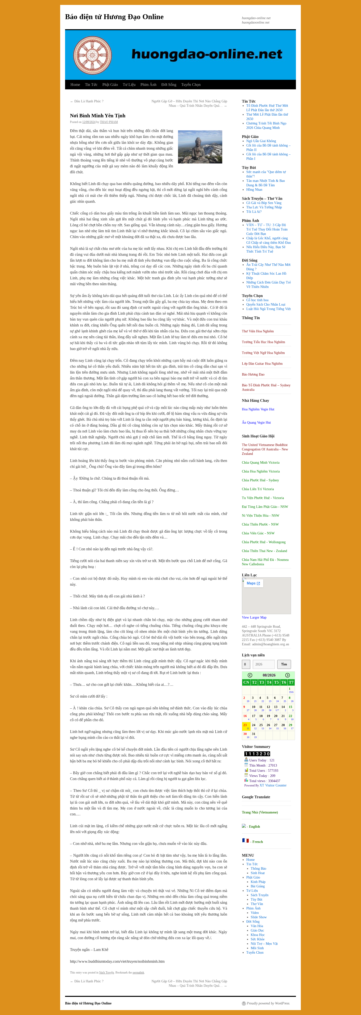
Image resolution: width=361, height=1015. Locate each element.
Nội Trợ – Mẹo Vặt (264, 944)
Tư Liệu (129, 84)
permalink (138, 972)
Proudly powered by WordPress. (268, 1003)
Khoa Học (258, 935)
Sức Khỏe (257, 939)
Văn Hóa (257, 926)
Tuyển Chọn (191, 84)
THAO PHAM (109, 122)
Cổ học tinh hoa (257, 300)
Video (255, 913)
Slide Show (259, 917)
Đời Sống (168, 84)
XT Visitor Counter (273, 785)
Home (75, 84)
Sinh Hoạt (258, 873)
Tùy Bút (256, 899)
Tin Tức (91, 84)
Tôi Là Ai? (254, 212)
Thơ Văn (257, 904)
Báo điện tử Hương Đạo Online (114, 17)
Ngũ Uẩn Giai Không (261, 141)
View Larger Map (254, 617)
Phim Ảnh (148, 84)
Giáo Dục (257, 930)
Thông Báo (258, 868)
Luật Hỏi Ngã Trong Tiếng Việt (268, 309)
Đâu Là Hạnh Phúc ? (86, 101)
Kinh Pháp (258, 882)
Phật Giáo (110, 84)
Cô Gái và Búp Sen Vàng (263, 203)
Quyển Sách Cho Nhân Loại (265, 304)
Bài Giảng (258, 886)
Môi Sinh (257, 948)
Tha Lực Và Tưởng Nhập (264, 207)
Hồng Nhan (254, 189)
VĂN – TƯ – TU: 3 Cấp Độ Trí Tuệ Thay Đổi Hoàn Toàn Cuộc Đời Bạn (267, 229)
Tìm (284, 664)
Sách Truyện (106, 972)
